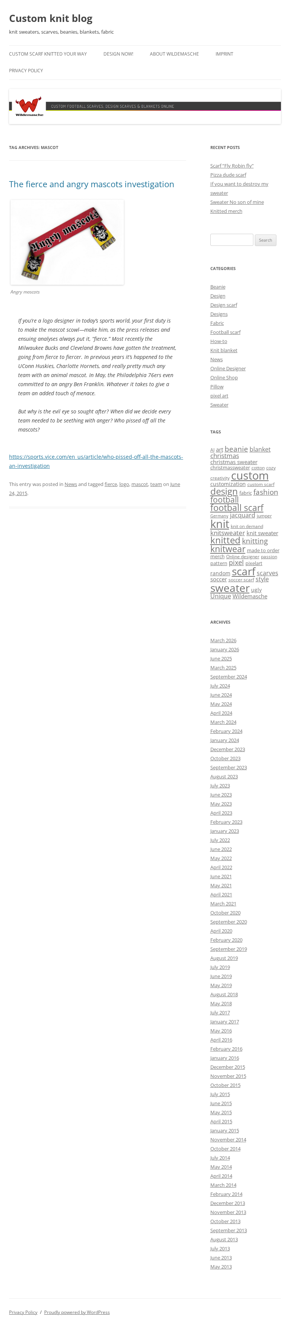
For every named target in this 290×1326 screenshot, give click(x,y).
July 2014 (220, 1157)
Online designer (242, 556)
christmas (224, 455)
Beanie (217, 286)
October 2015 (225, 1085)
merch (217, 556)
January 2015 (224, 1130)
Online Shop (224, 377)
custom (250, 475)
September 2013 (228, 1230)
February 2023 (226, 821)
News (71, 484)
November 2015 (228, 1076)
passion (269, 556)
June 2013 (221, 1257)
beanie (236, 449)
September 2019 (228, 949)
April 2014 (221, 1175)
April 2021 (221, 894)
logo (124, 484)
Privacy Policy (26, 70)
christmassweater (230, 467)
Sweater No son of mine (237, 202)
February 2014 (226, 1194)
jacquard (242, 515)
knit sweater (262, 533)
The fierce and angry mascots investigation (91, 183)
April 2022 (221, 867)
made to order (263, 550)
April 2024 (221, 713)
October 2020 (225, 912)
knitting (255, 541)
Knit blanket (224, 350)
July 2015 (220, 1094)
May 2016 (221, 1030)
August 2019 (224, 958)
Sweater (219, 404)
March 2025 (223, 667)
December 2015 (227, 1067)
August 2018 (224, 994)
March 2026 (223, 640)
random (220, 573)
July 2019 (220, 967)
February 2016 (226, 1048)
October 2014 (225, 1148)
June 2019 (221, 976)
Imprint (224, 54)
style (262, 579)
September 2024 (228, 676)
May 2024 (221, 703)
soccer (218, 579)
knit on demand (247, 526)
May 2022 (221, 858)
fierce (111, 484)
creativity (220, 478)
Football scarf (225, 332)
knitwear (227, 549)
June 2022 (221, 849)
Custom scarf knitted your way (48, 54)
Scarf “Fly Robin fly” (232, 165)
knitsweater (227, 532)
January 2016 (224, 1057)
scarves (267, 573)
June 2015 (221, 1103)
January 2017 (224, 1021)
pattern (218, 563)
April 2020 (221, 930)
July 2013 (220, 1248)
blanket (260, 449)
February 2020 (226, 939)
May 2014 (221, 1166)
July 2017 (220, 1012)
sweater (230, 588)
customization (228, 484)
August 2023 (224, 776)
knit (219, 523)
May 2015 (221, 1112)
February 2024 (226, 731)
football (224, 499)
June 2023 (221, 794)
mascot (139, 484)
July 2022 (220, 840)
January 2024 (224, 740)
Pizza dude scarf (228, 174)
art (219, 449)
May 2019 (221, 985)
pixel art (219, 395)
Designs (219, 314)
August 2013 (224, 1239)
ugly (256, 589)
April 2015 (221, 1121)
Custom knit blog (51, 18)
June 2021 (221, 876)
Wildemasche (250, 596)
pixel (236, 562)
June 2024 (221, 694)
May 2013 (221, 1266)
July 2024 (220, 685)
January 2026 (224, 649)
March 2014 (223, 1185)
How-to (218, 341)
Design (217, 295)
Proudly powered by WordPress (77, 1312)
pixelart (253, 563)
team (156, 484)
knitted (225, 540)
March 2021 (223, 903)
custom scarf (261, 484)
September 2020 (228, 921)
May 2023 (221, 803)
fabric (245, 492)
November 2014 (228, 1139)
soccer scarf (241, 579)
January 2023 (224, 831)
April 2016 (221, 1039)
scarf (243, 571)
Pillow (217, 386)
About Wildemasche (174, 54)
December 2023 (227, 749)
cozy (271, 467)
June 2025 (221, 658)
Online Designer (228, 368)
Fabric (217, 323)
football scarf (237, 508)
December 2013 (227, 1203)
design (224, 491)
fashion (265, 492)
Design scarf (223, 304)
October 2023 (225, 758)
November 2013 (228, 1212)
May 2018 (221, 1003)
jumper (264, 515)
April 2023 (221, 812)
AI (212, 450)
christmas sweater (234, 462)
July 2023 (220, 785)
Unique (220, 596)
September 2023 (228, 767)
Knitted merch (226, 211)
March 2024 (223, 722)
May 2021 (221, 885)
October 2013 (225, 1221)
